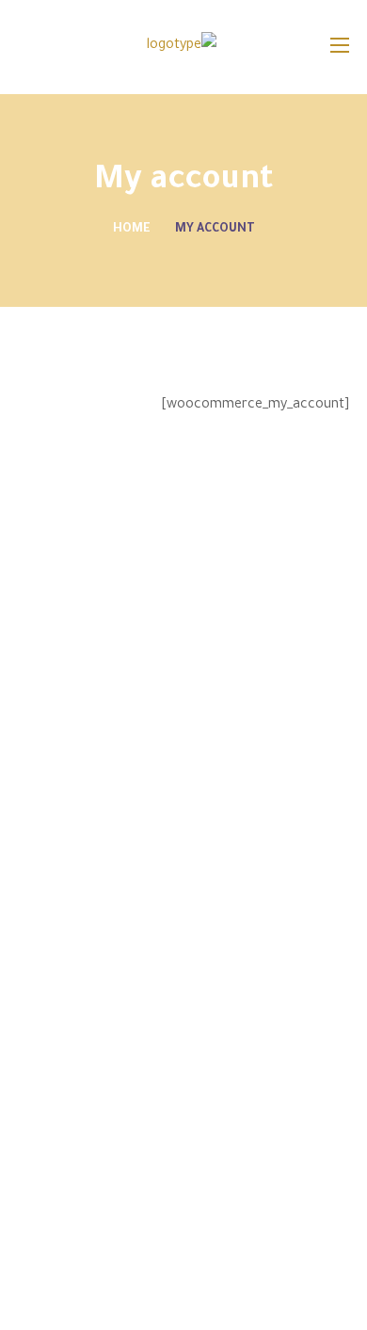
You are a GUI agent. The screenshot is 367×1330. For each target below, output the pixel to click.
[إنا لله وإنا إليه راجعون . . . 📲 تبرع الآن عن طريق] (222, 1248)
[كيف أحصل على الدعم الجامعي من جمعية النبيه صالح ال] (222, 1297)
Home (132, 229)
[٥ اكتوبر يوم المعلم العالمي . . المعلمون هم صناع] (96, 1248)
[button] (26, 47)
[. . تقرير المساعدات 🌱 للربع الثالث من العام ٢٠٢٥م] (347, 1248)
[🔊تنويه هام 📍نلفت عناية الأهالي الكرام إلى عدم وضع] (347, 1297)
